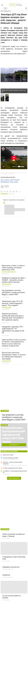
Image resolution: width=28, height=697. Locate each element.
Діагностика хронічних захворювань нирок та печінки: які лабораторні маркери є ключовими (14, 356)
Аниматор (6, 575)
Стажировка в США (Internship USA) (13, 558)
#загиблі (16, 181)
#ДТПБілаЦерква (5, 182)
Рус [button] (5, 8)
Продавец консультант (11, 567)
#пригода (6, 179)
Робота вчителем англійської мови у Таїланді (13, 535)
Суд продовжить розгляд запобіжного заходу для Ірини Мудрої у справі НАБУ (13, 292)
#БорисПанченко (14, 182)
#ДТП (2, 179)
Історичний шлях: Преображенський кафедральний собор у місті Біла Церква (13, 434)
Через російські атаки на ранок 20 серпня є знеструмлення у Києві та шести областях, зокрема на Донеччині (14, 343)
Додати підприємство (14, 478)
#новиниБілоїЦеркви (15, 179)
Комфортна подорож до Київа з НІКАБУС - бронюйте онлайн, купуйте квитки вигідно (13, 280)
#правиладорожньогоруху (7, 181)
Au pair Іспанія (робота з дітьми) (11, 597)
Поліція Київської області (8, 177)
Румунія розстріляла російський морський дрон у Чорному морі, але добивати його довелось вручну (13, 317)
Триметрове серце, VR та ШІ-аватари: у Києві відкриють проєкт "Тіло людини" (12, 303)
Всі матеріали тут (14, 444)
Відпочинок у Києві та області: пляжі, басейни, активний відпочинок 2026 (13, 268)
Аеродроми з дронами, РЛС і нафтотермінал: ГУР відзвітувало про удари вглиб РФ (13, 330)
